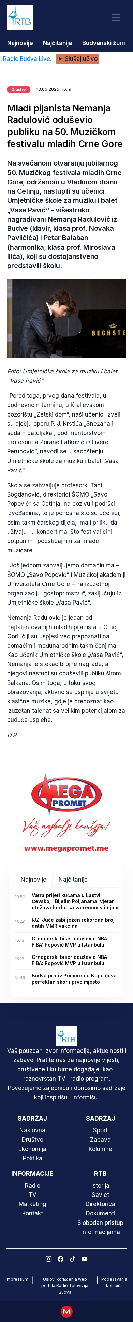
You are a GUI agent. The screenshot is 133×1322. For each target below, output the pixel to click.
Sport (100, 1130)
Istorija (100, 1185)
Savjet (100, 1194)
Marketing (32, 1204)
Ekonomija (32, 1149)
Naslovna (32, 1130)
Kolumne (100, 1149)
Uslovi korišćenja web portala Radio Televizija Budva (64, 1286)
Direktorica (100, 1204)
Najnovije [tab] (33, 879)
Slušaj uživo (80, 58)
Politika (32, 1158)
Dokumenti (100, 1213)
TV (32, 1194)
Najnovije (20, 43)
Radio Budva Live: (28, 58)
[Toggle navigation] (116, 18)
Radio (32, 1185)
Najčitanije (57, 43)
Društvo (32, 1139)
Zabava (100, 1139)
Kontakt (32, 1213)
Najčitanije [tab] (73, 879)
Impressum (17, 1279)
